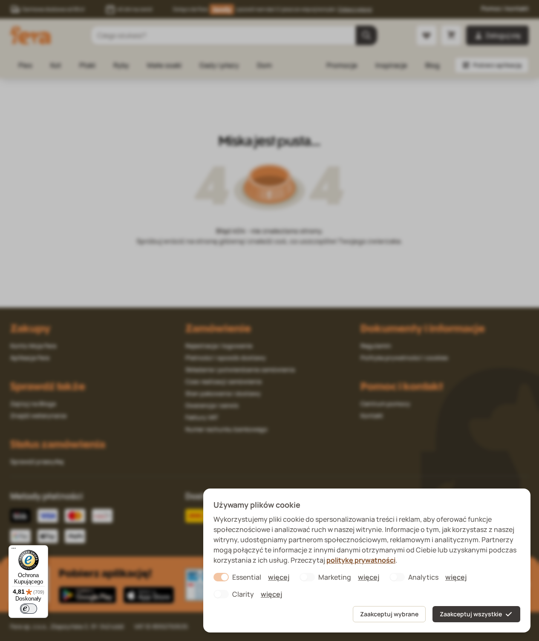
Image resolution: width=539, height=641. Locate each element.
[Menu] (14, 550)
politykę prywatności (360, 560)
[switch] (28, 609)
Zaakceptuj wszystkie (471, 614)
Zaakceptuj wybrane (389, 614)
